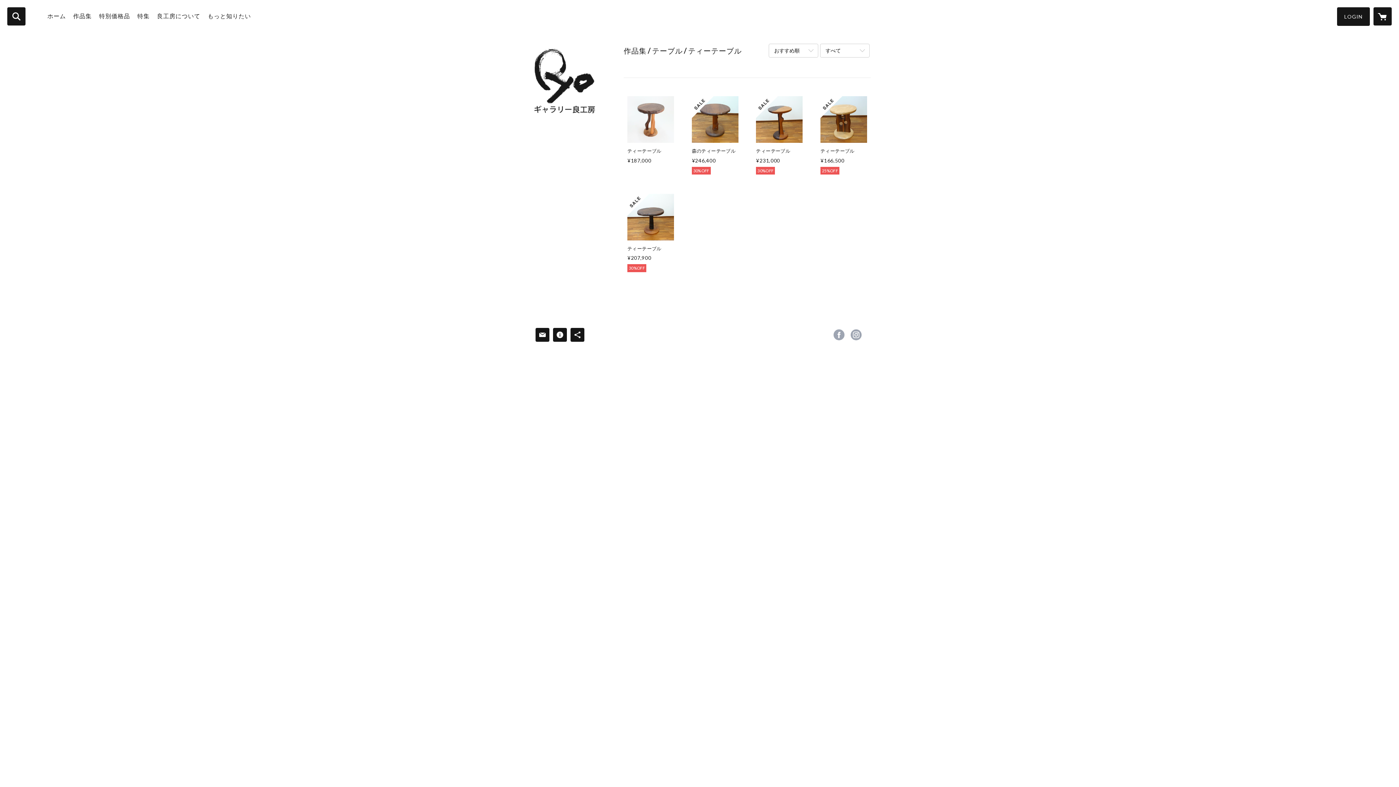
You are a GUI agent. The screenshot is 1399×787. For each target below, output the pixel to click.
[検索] (16, 16)
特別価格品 (114, 15)
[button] (1353, 16)
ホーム (56, 15)
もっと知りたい (229, 15)
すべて (833, 50)
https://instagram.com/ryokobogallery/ (856, 334)
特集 (143, 15)
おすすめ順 (787, 50)
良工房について (178, 15)
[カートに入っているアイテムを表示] (1382, 16)
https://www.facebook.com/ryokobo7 (839, 334)
